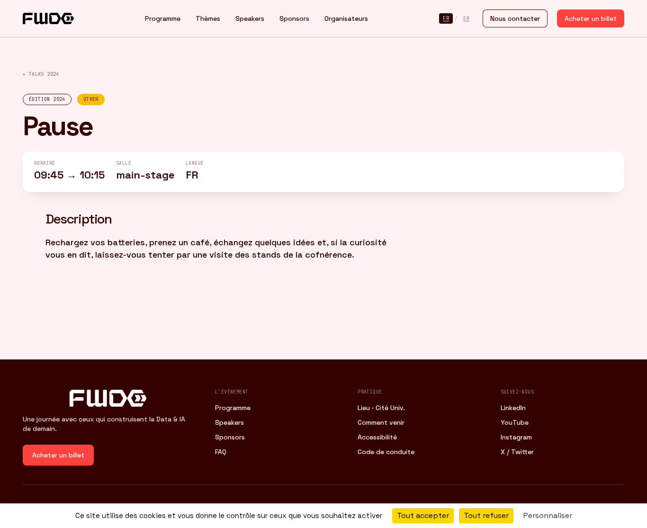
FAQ (220, 451)
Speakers (249, 18)
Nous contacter (515, 18)
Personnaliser (547, 515)
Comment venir (381, 422)
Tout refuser (486, 515)
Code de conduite (386, 451)
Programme (162, 18)
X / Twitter (517, 451)
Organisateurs (346, 18)
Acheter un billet (591, 18)
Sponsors (294, 18)
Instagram (516, 437)
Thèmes (208, 18)
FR (446, 18)
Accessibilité (377, 437)
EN (466, 18)
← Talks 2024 (41, 74)
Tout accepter (423, 515)
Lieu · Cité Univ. (381, 407)
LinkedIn (513, 407)
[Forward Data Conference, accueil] (48, 18)
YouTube (515, 422)
